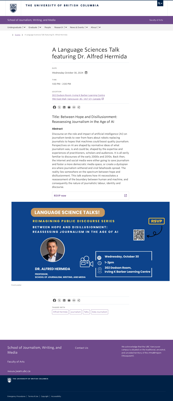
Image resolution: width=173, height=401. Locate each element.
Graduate (33, 27)
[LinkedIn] (64, 107)
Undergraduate (14, 27)
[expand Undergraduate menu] (24, 27)
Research (58, 27)
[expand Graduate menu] (40, 27)
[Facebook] (54, 107)
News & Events (77, 27)
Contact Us (81, 347)
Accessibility (56, 396)
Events (17, 35)
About (94, 27)
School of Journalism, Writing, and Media (31, 20)
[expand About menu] (99, 27)
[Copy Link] (73, 107)
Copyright (45, 396)
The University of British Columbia (13, 8)
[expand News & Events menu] (87, 27)
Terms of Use (33, 396)
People (48, 27)
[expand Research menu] (66, 27)
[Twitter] (59, 107)
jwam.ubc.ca (23, 371)
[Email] (69, 107)
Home (9, 34)
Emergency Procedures (16, 396)
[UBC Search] (160, 3)
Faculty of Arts (156, 20)
